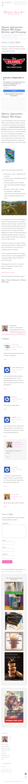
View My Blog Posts (6, 763)
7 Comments (14, 37)
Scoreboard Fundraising (10, 334)
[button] (14, 21)
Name (4, 540)
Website (5, 554)
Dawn (16, 442)
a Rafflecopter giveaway (8, 272)
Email (4, 547)
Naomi (14, 494)
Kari (13, 467)
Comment (6, 523)
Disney (20, 35)
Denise (14, 344)
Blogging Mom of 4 (14, 13)
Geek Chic (23, 334)
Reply (5, 359)
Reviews (9, 37)
